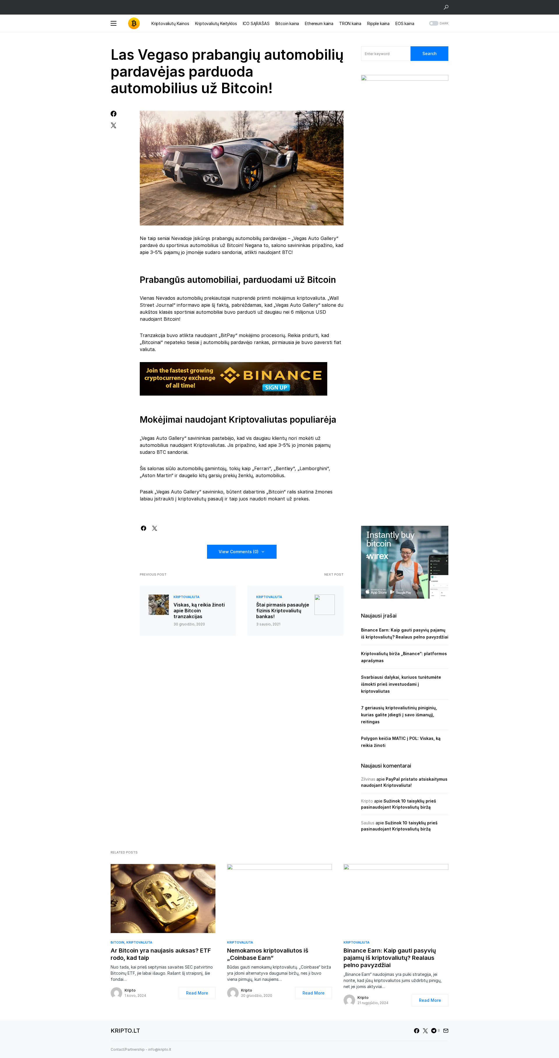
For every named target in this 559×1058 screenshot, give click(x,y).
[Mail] (445, 1030)
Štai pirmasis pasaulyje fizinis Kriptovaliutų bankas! (282, 610)
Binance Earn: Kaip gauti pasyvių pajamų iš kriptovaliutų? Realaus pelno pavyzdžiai (390, 958)
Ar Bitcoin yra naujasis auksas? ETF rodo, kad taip (161, 954)
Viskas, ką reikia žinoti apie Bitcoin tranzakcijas (199, 610)
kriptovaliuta (186, 597)
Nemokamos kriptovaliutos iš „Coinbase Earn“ (267, 954)
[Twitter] (425, 1030)
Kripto (367, 800)
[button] (446, 7)
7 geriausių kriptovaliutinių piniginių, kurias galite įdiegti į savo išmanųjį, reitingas (399, 714)
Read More (197, 992)
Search (429, 53)
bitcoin (117, 942)
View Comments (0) (239, 551)
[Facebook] (416, 1030)
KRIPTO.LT (125, 1030)
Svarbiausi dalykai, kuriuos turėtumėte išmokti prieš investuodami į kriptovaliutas (401, 684)
